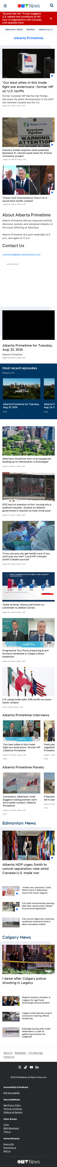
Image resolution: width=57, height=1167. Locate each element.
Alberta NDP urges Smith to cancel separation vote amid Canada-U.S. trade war (25, 869)
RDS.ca (7, 1151)
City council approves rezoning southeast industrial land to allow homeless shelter (38, 921)
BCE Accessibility (12, 1093)
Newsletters (20, 1053)
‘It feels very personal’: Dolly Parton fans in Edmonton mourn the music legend (36, 890)
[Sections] (5, 6)
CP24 (6, 1124)
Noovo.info (9, 1144)
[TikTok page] (25, 1067)
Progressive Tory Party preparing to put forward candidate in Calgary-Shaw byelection (25, 653)
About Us (8, 1053)
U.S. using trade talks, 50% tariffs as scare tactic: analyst (26, 701)
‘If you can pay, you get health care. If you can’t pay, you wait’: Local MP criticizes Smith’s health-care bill (26, 556)
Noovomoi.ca (10, 1147)
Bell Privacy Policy (12, 1105)
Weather (30, 29)
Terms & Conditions (13, 1109)
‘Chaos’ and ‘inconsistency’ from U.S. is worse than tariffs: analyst (24, 199)
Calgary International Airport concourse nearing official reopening (37, 1016)
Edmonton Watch (14, 29)
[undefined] (21, 395)
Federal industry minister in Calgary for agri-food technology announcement (36, 1000)
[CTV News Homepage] (29, 6)
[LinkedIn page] (37, 1067)
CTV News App (35, 1053)
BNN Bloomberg (11, 1128)
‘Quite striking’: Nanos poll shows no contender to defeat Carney (23, 606)
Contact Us (9, 1057)
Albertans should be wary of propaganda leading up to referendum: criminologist (26, 460)
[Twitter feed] (19, 1067)
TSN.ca (7, 1131)
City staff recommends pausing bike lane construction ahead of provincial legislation (38, 906)
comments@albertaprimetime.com (21, 254)
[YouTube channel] (31, 1067)
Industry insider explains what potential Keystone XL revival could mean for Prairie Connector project (27, 153)
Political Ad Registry (13, 1112)
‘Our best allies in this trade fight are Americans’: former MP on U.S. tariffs (27, 87)
